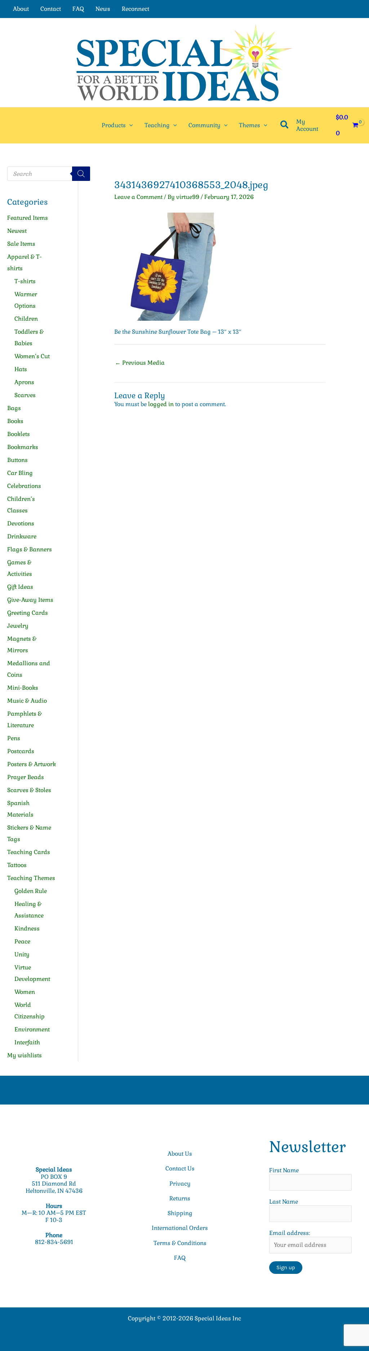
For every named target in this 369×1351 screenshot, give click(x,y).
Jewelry (17, 626)
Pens (13, 738)
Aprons (24, 382)
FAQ (78, 9)
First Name (284, 1170)
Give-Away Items (30, 600)
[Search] (81, 173)
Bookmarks (22, 447)
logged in (161, 404)
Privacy (180, 1183)
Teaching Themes (31, 878)
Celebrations (24, 486)
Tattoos (17, 865)
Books (15, 421)
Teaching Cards (28, 852)
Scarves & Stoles (29, 790)
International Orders (180, 1228)
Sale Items (21, 244)
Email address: (289, 1233)
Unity (22, 954)
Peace (22, 941)
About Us (180, 1153)
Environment (32, 1029)
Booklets (18, 434)
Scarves (25, 395)
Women (24, 992)
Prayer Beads (25, 777)
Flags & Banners (29, 549)
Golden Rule (30, 891)
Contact (50, 9)
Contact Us (180, 1168)
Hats (20, 369)
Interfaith (27, 1042)
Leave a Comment (138, 197)
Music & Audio (27, 701)
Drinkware (21, 536)
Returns (179, 1198)
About (21, 9)
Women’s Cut (32, 356)
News (102, 9)
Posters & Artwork (31, 764)
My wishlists (24, 1055)
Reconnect (135, 9)
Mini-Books (22, 688)
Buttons (17, 460)
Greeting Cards (27, 613)
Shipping (180, 1213)
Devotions (20, 523)
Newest (17, 231)
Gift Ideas (20, 587)
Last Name (283, 1201)
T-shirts (25, 281)
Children (26, 319)
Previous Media (140, 362)
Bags (14, 408)
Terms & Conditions (180, 1243)
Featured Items (27, 218)
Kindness (27, 928)
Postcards (20, 751)
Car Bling (20, 473)
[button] (129, 125)
